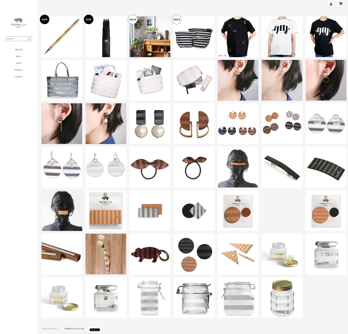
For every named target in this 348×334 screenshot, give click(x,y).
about (18, 56)
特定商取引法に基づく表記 (74, 329)
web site (19, 50)
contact (19, 77)
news (18, 63)
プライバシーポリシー (49, 329)
